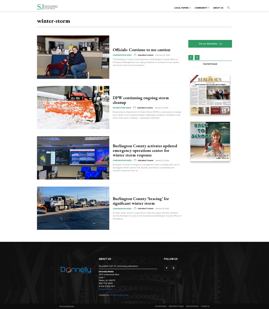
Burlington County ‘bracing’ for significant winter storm (141, 201)
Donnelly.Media (106, 289)
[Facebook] (190, 57)
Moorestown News (122, 108)
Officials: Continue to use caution (141, 49)
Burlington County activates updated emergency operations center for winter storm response (145, 150)
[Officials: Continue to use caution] (73, 57)
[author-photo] (135, 55)
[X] (197, 57)
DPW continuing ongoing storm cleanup (141, 100)
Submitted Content (145, 55)
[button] (228, 7)
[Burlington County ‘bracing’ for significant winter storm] (73, 208)
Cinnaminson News (122, 55)
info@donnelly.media (119, 295)
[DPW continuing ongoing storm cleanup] (73, 107)
